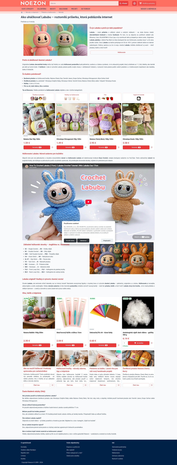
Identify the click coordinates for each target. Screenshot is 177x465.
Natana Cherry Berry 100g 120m (101, 139)
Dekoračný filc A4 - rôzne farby (101, 333)
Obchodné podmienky (119, 447)
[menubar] (56, 9)
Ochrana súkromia (118, 456)
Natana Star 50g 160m (32, 139)
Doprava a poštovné (73, 447)
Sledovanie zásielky (72, 456)
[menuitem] (27, 9)
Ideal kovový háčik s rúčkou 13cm (69, 333)
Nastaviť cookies (117, 459)
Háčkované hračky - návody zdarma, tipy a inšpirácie (71, 369)
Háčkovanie (121, 52)
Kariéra (23, 459)
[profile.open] (134, 3)
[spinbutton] (125, 343)
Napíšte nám (25, 453)
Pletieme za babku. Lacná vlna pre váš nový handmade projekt (104, 369)
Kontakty (24, 447)
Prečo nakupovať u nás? (74, 453)
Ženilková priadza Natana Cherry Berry (136, 369)
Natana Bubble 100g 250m (33, 333)
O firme (23, 456)
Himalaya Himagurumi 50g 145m (69, 139)
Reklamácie (116, 453)
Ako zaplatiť (70, 450)
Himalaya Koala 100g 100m (133, 139)
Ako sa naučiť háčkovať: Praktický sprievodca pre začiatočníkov (37, 369)
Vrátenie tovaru (117, 450)
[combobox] (84, 3)
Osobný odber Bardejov (28, 450)
